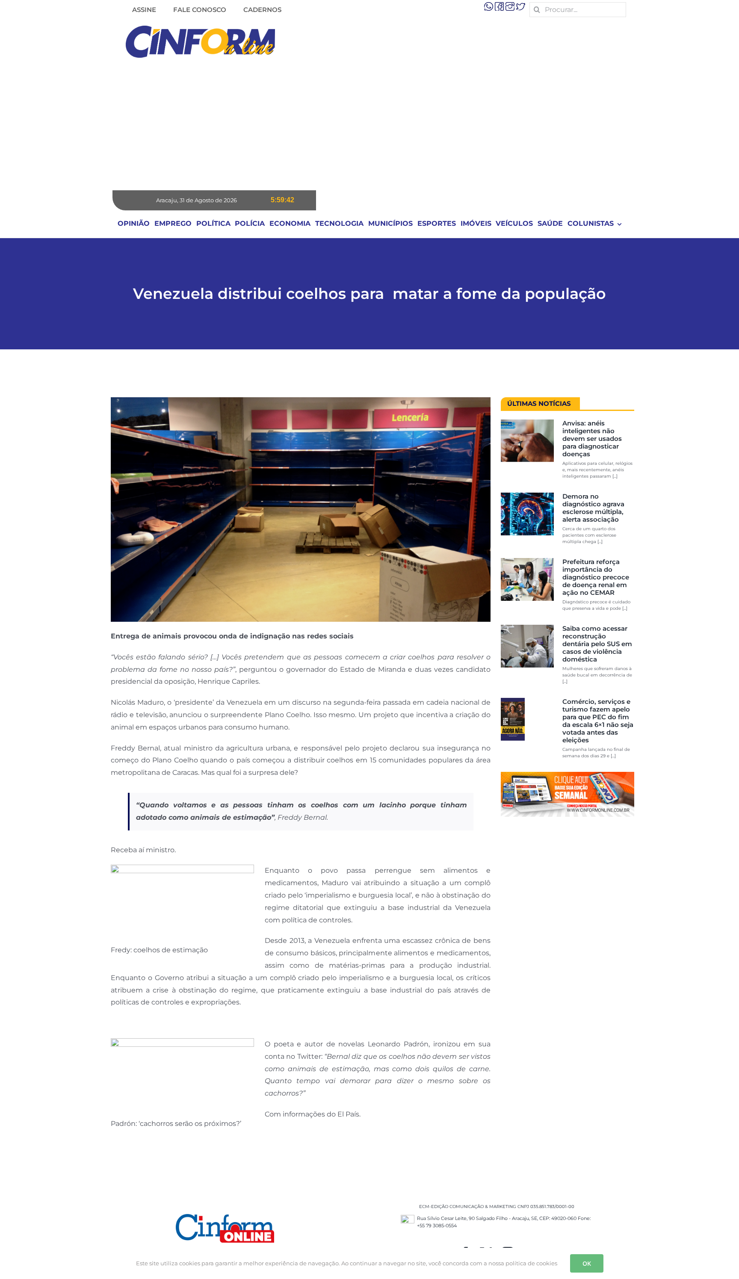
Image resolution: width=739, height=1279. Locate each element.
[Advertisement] (369, 126)
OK (586, 1263)
